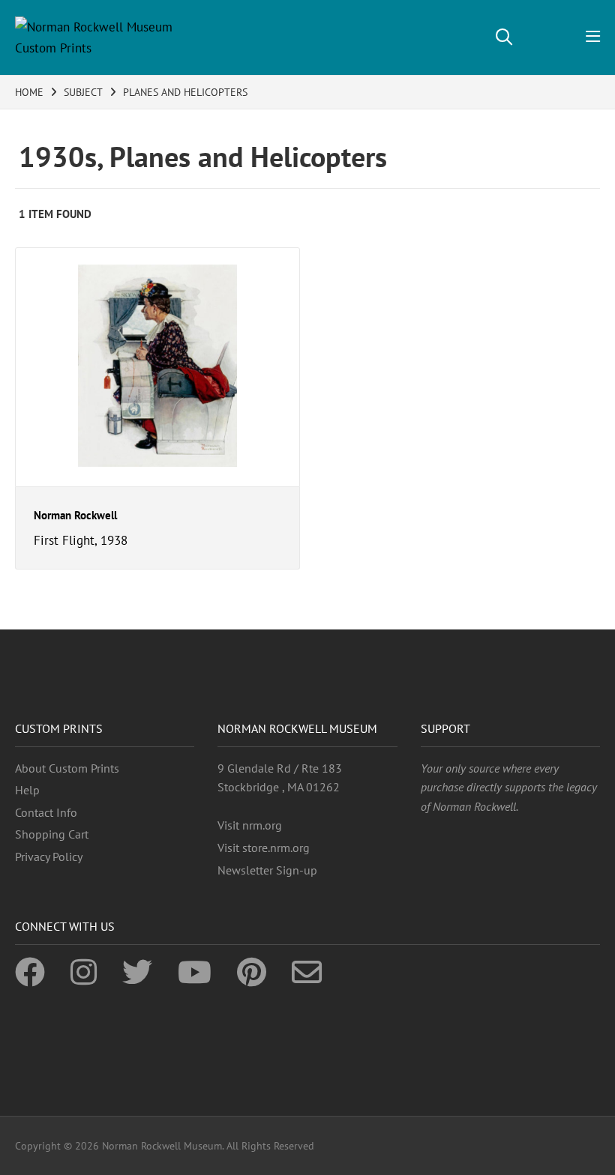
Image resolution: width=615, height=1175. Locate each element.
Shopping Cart (51, 834)
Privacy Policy (48, 856)
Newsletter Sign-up (267, 870)
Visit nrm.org (250, 825)
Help (27, 789)
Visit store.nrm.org (264, 847)
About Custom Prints (67, 768)
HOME (29, 92)
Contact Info (46, 812)
